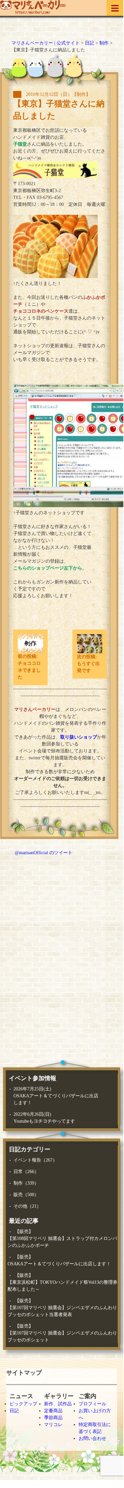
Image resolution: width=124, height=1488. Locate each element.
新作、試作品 (58, 1403)
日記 (14, 1410)
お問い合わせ (92, 1438)
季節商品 (53, 1417)
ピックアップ (23, 1403)
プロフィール (92, 1403)
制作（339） (26, 1183)
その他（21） (27, 1206)
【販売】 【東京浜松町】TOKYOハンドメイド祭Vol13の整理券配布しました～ (62, 1282)
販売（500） (26, 1194)
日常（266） (26, 1171)
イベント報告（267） (35, 1160)
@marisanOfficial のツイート (43, 852)
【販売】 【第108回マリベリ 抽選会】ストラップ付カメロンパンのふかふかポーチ (62, 1238)
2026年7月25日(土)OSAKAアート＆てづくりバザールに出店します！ (55, 1095)
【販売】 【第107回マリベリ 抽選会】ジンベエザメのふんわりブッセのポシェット (62, 1333)
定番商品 (53, 1410)
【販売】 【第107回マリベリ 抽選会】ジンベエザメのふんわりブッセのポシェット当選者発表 (62, 1307)
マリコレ (53, 1424)
